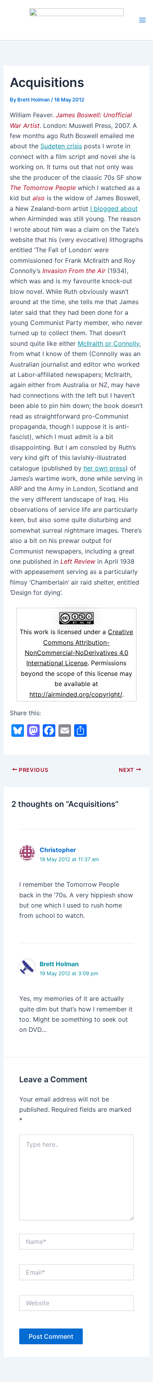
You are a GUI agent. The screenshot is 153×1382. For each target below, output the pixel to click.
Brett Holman (59, 964)
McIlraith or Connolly (108, 343)
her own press (105, 468)
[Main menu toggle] (142, 20)
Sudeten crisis (61, 146)
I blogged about (114, 208)
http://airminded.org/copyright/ (75, 694)
